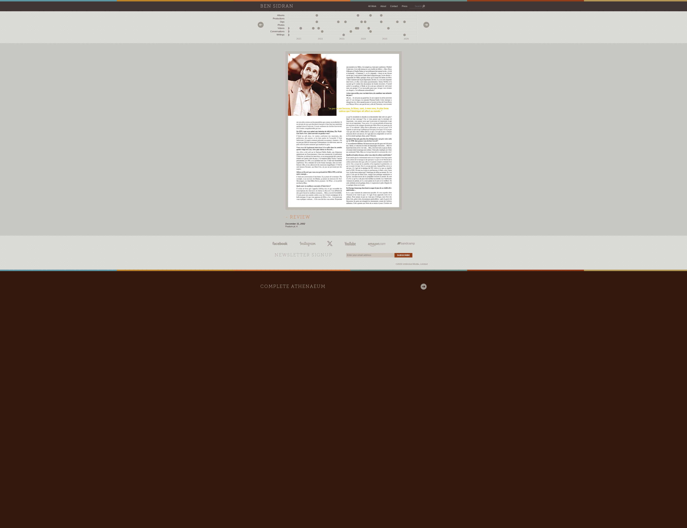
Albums (280, 15)
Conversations (277, 31)
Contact (394, 6)
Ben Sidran (277, 6)
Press (404, 6)
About (383, 6)
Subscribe (403, 255)
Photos (281, 25)
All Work (372, 6)
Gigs (282, 22)
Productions (278, 18)
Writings (280, 34)
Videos (281, 28)
